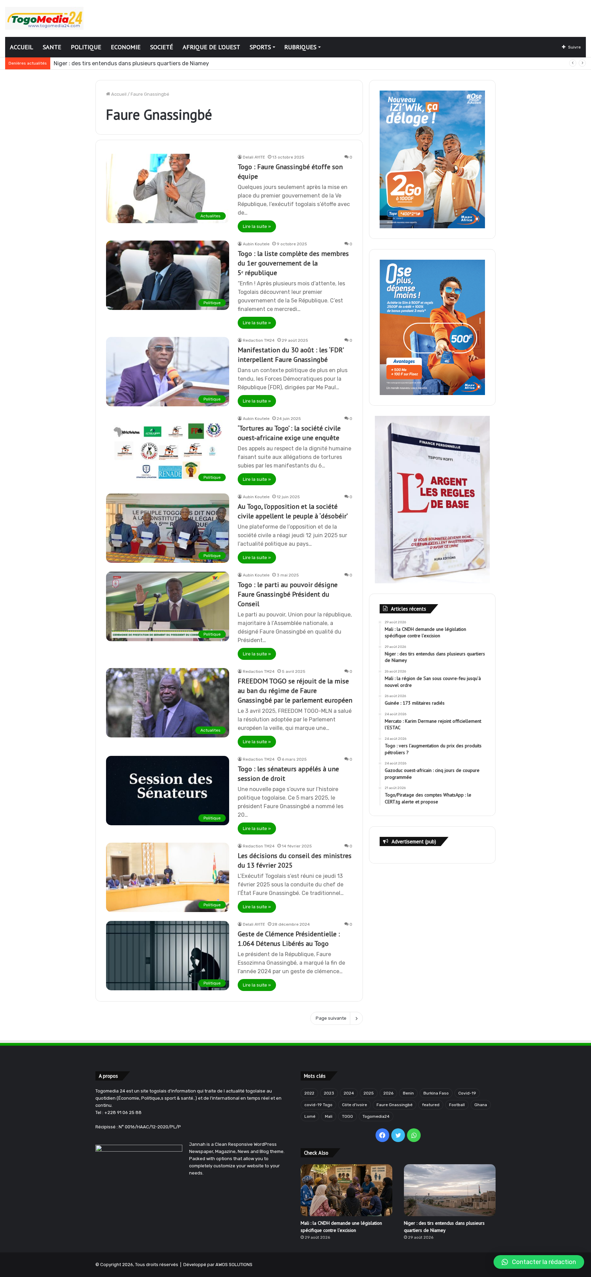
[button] (539, 1262)
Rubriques (300, 47)
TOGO (347, 1116)
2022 (309, 1093)
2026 (388, 1093)
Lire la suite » (257, 226)
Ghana (480, 1104)
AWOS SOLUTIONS (233, 1264)
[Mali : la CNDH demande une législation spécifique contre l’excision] (346, 1190)
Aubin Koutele (256, 244)
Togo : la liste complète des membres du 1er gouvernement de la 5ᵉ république (293, 263)
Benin (408, 1093)
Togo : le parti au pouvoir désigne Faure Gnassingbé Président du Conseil (288, 594)
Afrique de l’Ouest (211, 47)
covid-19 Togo (318, 1104)
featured (430, 1104)
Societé (161, 47)
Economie (126, 47)
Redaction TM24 (259, 340)
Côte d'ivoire (354, 1104)
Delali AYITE (254, 157)
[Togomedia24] (44, 18)
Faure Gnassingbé (394, 1104)
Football (457, 1104)
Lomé (309, 1116)
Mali (328, 1116)
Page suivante (331, 1018)
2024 (349, 1093)
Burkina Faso (436, 1093)
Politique (86, 47)
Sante (52, 47)
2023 (329, 1093)
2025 (369, 1093)
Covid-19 (467, 1093)
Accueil (21, 47)
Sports (260, 47)
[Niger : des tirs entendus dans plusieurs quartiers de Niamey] (450, 1190)
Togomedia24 (376, 1116)
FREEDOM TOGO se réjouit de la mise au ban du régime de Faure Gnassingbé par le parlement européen (295, 691)
